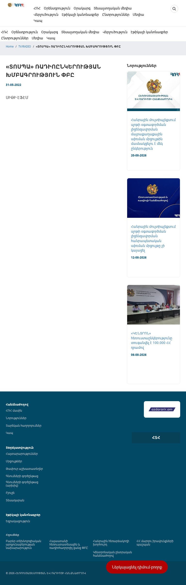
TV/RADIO (24, 46)
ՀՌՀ (37, 8)
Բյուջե (10, 492)
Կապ (38, 20)
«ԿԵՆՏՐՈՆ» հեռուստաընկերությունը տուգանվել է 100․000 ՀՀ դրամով (151, 340)
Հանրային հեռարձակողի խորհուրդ (111, 542)
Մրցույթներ (14, 461)
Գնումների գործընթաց (22, 476)
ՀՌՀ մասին (14, 410)
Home (10, 46)
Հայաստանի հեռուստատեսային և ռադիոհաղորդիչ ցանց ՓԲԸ (68, 544)
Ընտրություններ (115, 14)
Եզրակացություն (18, 521)
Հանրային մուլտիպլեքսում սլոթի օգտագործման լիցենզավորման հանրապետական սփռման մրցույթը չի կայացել (153, 238)
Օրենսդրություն (57, 8)
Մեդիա (138, 14)
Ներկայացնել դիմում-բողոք (137, 567)
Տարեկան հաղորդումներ (23, 425)
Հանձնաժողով (17, 404)
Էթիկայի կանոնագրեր (80, 14)
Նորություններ (16, 418)
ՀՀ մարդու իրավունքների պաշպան (155, 542)
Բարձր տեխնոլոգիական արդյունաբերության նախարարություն (23, 544)
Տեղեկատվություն (20, 448)
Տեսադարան (15, 500)
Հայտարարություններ (22, 453)
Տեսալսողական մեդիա (113, 8)
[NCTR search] (174, 9)
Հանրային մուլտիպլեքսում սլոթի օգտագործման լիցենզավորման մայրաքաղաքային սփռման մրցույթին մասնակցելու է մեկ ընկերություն (153, 134)
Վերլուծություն (46, 14)
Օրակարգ (82, 8)
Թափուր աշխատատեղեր (24, 468)
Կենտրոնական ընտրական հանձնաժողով (112, 553)
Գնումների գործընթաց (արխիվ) (22, 483)
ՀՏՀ (156, 437)
